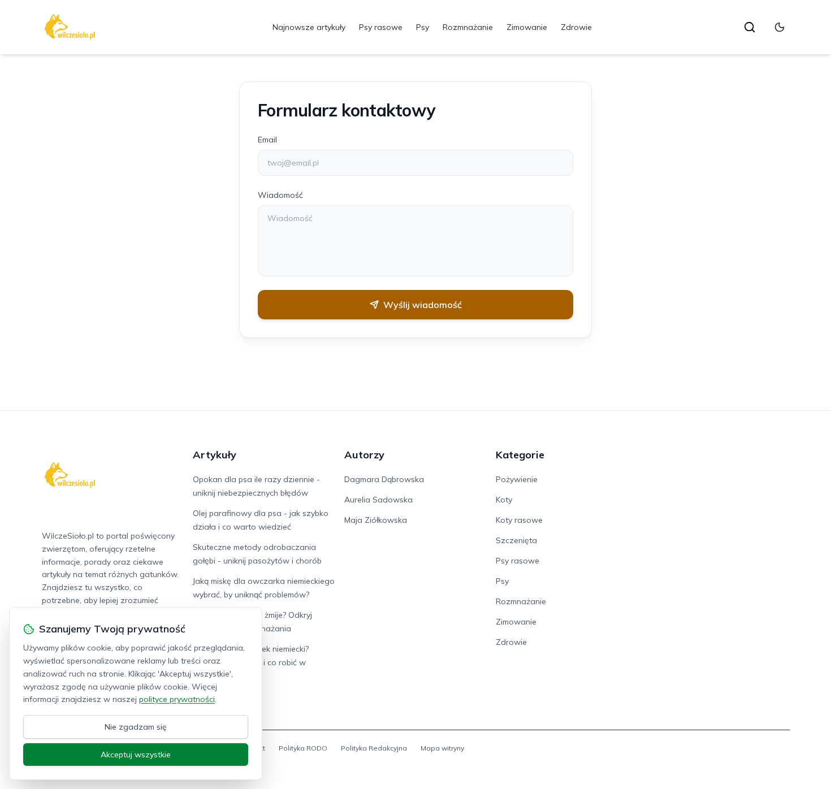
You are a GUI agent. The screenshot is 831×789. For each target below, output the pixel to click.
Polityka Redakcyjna (374, 748)
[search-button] (749, 27)
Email (267, 140)
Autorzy (364, 454)
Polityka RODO (303, 748)
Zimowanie (527, 27)
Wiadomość (280, 195)
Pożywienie (517, 479)
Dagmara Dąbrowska (384, 479)
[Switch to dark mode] (779, 27)
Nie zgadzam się (136, 727)
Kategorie (520, 454)
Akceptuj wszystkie (136, 754)
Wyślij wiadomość (422, 304)
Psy (422, 27)
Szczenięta (516, 540)
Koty (504, 500)
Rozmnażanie (468, 27)
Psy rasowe (380, 27)
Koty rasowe (519, 520)
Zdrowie (576, 27)
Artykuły (214, 454)
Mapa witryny (442, 748)
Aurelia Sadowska (378, 500)
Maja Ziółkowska (375, 520)
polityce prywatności (177, 699)
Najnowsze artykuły (308, 27)
